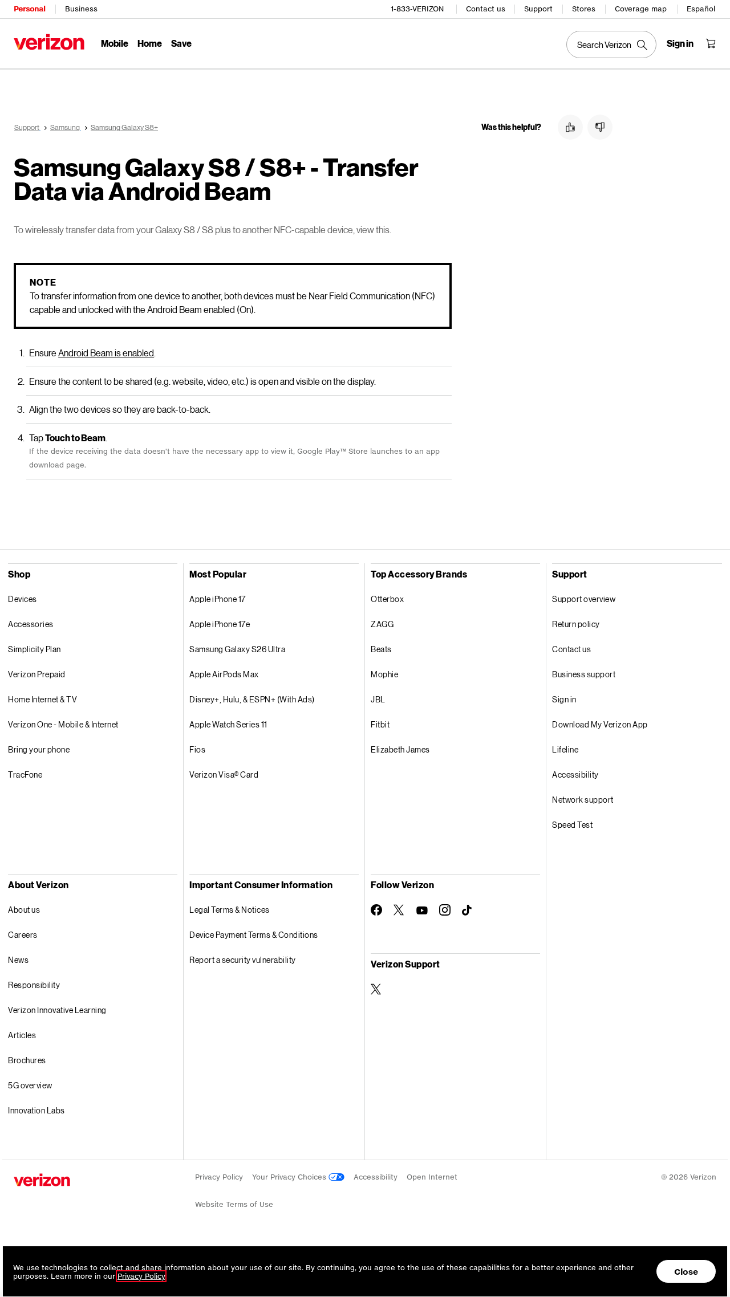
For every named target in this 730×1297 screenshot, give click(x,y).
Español (701, 9)
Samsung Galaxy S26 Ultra (237, 649)
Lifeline (565, 749)
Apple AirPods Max (224, 674)
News (18, 960)
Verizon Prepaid (37, 674)
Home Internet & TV (42, 699)
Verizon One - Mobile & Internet (63, 724)
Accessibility (575, 774)
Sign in (564, 699)
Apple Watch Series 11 (228, 724)
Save (181, 43)
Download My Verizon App (600, 724)
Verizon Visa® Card (223, 774)
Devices (22, 599)
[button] (570, 127)
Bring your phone (39, 749)
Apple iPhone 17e (219, 624)
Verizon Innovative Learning (57, 1010)
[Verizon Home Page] (49, 42)
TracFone (25, 774)
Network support (583, 799)
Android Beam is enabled (106, 352)
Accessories (31, 624)
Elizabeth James (400, 749)
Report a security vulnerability (242, 960)
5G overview (30, 1085)
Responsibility (34, 985)
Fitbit (380, 724)
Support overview (583, 599)
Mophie (384, 674)
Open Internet (432, 1177)
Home (149, 43)
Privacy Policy (219, 1177)
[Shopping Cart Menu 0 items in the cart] (710, 43)
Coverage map (641, 9)
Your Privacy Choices (290, 1177)
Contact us (485, 9)
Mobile (114, 43)
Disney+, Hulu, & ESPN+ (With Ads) (252, 699)
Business (81, 9)
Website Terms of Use (234, 1204)
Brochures (27, 1060)
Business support (583, 674)
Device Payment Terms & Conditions (253, 935)
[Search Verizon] (611, 44)
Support (538, 9)
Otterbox (387, 599)
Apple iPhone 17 (217, 599)
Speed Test (572, 825)
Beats (381, 649)
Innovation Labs (36, 1110)
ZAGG (382, 624)
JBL (378, 699)
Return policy (576, 624)
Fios (197, 749)
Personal (29, 9)
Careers (23, 935)
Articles (22, 1035)
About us (24, 909)
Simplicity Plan (34, 649)
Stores (583, 9)
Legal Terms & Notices (229, 909)
